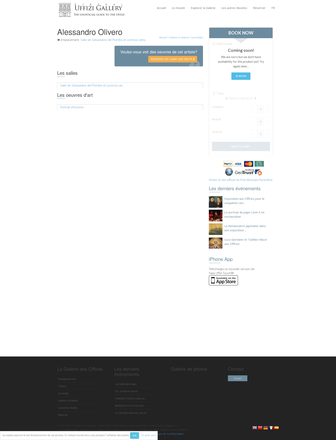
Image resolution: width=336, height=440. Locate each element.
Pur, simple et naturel (126, 391)
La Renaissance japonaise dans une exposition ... (245, 228)
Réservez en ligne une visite (172, 59)
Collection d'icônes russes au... (130, 398)
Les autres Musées (234, 8)
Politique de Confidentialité (167, 434)
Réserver (259, 8)
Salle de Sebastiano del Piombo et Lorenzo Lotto (112, 40)
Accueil (161, 8)
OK (134, 435)
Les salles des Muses (125, 384)
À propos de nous (67, 379)
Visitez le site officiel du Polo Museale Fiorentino (240, 180)
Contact (62, 386)
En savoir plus (148, 435)
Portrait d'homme (72, 107)
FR (273, 8)
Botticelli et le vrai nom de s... (130, 405)
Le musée (178, 8)
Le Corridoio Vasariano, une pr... (131, 412)
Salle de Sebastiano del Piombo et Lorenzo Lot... (92, 85)
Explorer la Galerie (203, 8)
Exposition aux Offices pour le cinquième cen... (244, 201)
